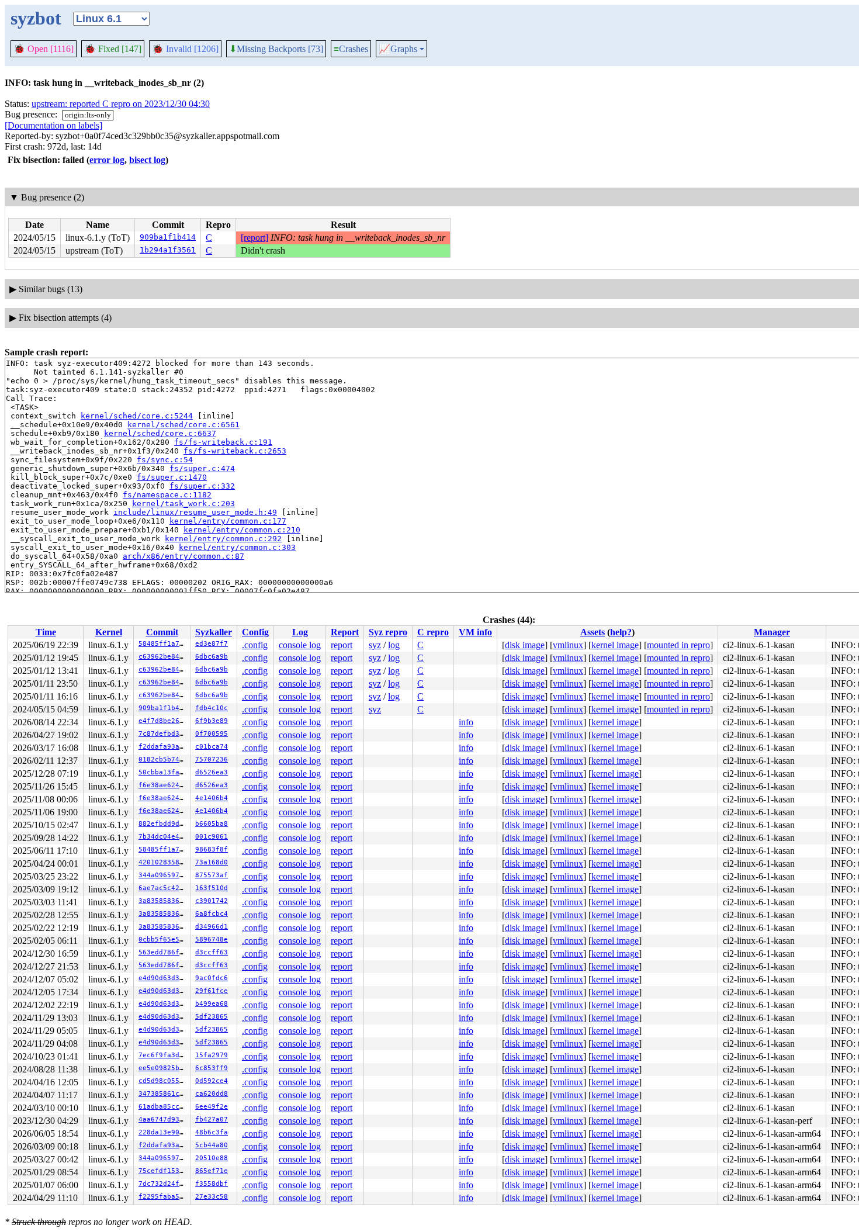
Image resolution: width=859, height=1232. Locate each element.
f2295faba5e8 (163, 1196)
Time (46, 632)
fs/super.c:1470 (172, 477)
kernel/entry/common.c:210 (241, 529)
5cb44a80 (211, 1145)
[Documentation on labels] (53, 125)
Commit (162, 632)
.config (255, 645)
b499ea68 (211, 1004)
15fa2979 (211, 1055)
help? (621, 632)
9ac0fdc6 (211, 978)
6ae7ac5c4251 (163, 888)
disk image (525, 645)
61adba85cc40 (163, 1106)
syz (375, 645)
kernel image (615, 645)
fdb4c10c (211, 708)
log (394, 645)
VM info (475, 632)
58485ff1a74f (163, 644)
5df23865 (211, 1016)
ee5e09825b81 (163, 1068)
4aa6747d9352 (163, 1119)
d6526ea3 (211, 772)
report (341, 645)
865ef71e (211, 1171)
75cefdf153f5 (163, 1171)
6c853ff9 (211, 1068)
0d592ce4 (211, 1081)
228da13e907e (163, 1132)
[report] (254, 238)
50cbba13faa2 (163, 772)
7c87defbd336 (163, 734)
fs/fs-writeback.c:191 (223, 442)
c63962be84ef (163, 656)
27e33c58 (211, 1196)
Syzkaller (213, 632)
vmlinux (568, 645)
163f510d (211, 888)
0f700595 (211, 734)
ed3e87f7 (211, 644)
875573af (211, 875)
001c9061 (211, 836)
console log (300, 645)
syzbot (36, 18)
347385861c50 (163, 1094)
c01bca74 (211, 746)
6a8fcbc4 (211, 914)
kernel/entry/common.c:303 (237, 547)
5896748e (211, 939)
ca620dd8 (211, 1094)
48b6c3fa (211, 1132)
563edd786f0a (163, 952)
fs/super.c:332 (202, 486)
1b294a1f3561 (168, 249)
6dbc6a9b (211, 656)
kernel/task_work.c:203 (183, 503)
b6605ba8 (211, 824)
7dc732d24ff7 (163, 1184)
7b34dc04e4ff (163, 836)
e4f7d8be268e (163, 721)
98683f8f (211, 849)
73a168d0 (211, 862)
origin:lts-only (88, 114)
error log (106, 160)
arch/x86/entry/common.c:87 (183, 556)
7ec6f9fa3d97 (163, 1055)
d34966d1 (211, 926)
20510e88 (211, 1158)
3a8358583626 (163, 901)
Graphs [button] (398, 49)
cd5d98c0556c (163, 1081)
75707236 (211, 759)
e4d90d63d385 (163, 978)
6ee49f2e (211, 1106)
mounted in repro (678, 645)
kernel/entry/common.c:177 (227, 521)
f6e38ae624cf (163, 785)
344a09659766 (163, 875)
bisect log (147, 160)
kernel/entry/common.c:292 (223, 538)
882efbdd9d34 (163, 824)
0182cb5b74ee (163, 759)
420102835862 (163, 862)
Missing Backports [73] (276, 49)
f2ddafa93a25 (163, 746)
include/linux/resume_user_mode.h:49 (195, 512)
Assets (592, 632)
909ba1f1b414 (168, 237)
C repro (433, 632)
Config (255, 632)
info (466, 722)
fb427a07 (211, 1119)
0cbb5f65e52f (163, 939)
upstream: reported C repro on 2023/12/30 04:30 (121, 104)
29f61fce (211, 991)
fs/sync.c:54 (165, 459)
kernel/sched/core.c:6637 (160, 433)
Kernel (108, 632)
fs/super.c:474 (202, 468)
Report (345, 632)
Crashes (351, 49)
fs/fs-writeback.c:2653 (234, 451)
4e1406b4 (211, 798)
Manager (772, 632)
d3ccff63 (211, 952)
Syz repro (388, 632)
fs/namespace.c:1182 (167, 494)
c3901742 (211, 901)
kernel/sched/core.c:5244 (137, 415)
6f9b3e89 (211, 721)
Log (300, 632)
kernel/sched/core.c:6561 (183, 424)
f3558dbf (211, 1184)
